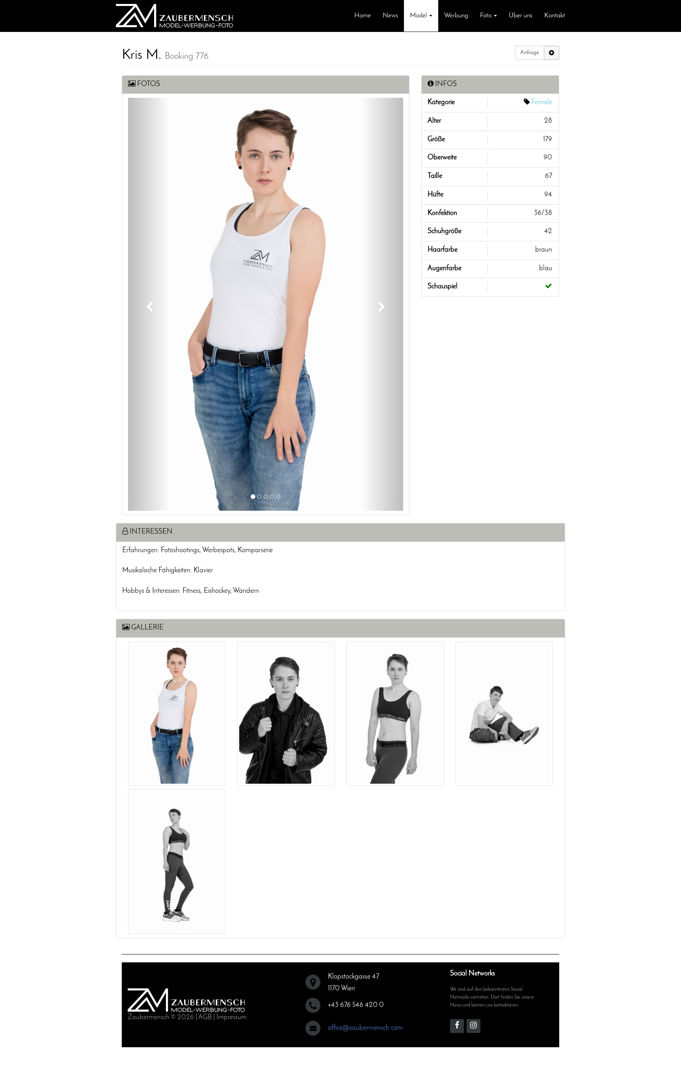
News (390, 15)
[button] (148, 304)
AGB (205, 1017)
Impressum (231, 1017)
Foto (486, 15)
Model (419, 15)
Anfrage (529, 53)
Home (362, 15)
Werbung (456, 15)
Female (541, 102)
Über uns (520, 15)
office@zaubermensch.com (365, 1028)
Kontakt (554, 15)
